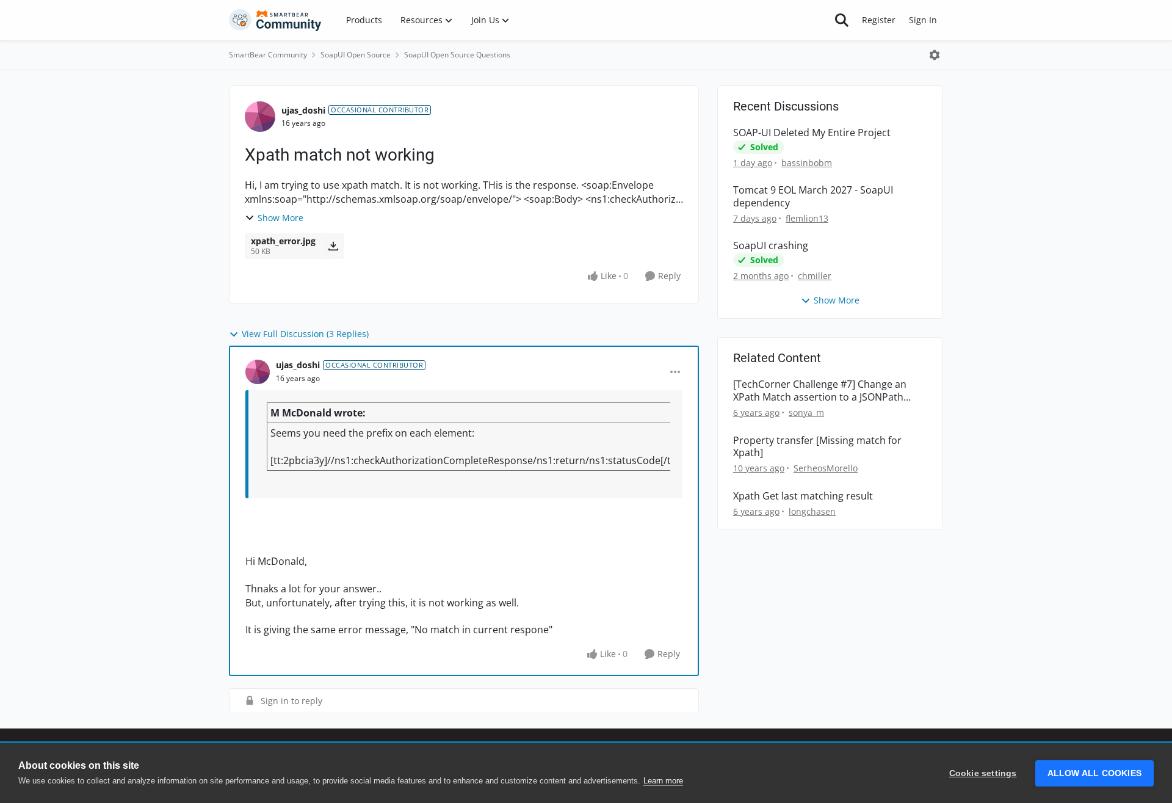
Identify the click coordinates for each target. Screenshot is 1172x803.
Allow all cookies (1094, 773)
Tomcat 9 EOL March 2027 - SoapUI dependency (813, 196)
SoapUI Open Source (355, 54)
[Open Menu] (934, 55)
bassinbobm (806, 163)
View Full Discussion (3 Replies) (305, 334)
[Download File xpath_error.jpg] (333, 246)
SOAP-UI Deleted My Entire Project (812, 132)
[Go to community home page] (275, 20)
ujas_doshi (303, 110)
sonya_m (806, 412)
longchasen (812, 511)
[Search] (841, 20)
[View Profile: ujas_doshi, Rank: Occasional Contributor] (260, 116)
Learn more (663, 780)
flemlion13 (807, 218)
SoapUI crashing (770, 245)
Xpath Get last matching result (803, 496)
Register (878, 20)
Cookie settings (983, 773)
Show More (280, 217)
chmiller (814, 276)
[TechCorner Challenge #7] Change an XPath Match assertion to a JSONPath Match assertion (819, 391)
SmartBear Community (268, 54)
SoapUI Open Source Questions (457, 54)
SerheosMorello (826, 468)
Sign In (923, 20)
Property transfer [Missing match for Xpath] (817, 447)
